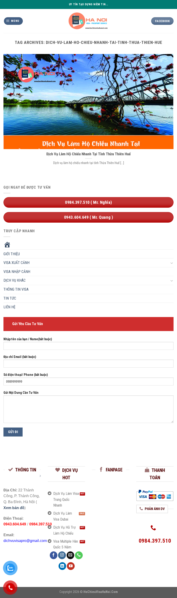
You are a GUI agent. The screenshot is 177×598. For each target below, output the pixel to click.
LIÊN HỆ (9, 307)
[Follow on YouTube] (70, 566)
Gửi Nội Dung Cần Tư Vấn (20, 393)
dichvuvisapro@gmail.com (25, 541)
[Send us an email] (70, 555)
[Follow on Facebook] (53, 555)
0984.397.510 (40, 524)
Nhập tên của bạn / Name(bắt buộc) (27, 339)
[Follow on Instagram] (62, 555)
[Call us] (79, 555)
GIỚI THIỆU (11, 254)
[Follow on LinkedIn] (62, 566)
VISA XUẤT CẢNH (16, 263)
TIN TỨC (9, 298)
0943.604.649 (14, 524)
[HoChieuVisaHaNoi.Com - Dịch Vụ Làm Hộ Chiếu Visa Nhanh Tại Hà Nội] (88, 21)
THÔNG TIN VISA (16, 289)
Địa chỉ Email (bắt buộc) (19, 357)
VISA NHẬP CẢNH (16, 271)
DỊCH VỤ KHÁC (14, 280)
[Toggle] (172, 263)
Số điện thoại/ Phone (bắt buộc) (25, 375)
